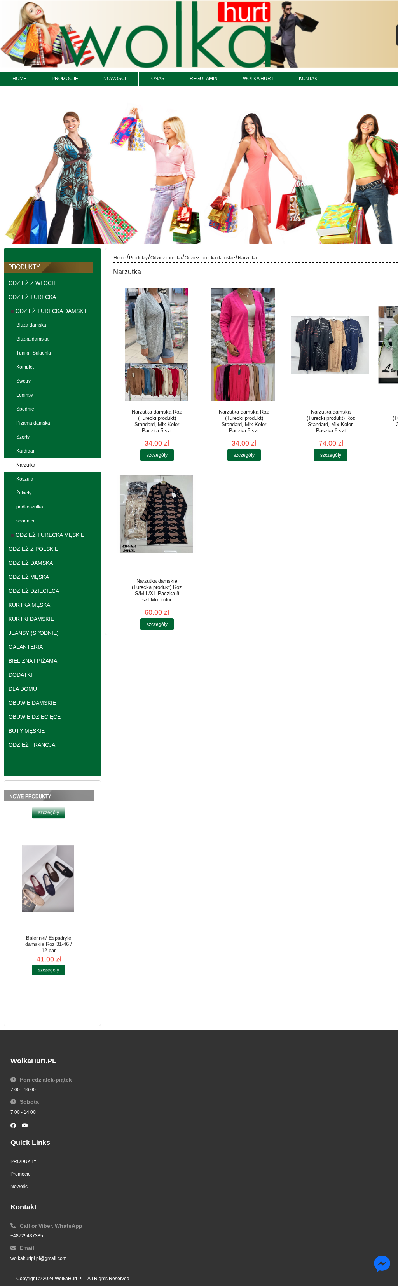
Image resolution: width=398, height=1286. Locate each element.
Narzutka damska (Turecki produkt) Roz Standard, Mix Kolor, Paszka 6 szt (331, 421)
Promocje (20, 1174)
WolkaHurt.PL (69, 1278)
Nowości (19, 1186)
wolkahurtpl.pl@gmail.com (38, 1258)
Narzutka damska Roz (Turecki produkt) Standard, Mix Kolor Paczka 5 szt (157, 421)
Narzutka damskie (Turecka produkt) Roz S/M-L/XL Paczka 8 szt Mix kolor (157, 590)
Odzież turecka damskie (210, 257)
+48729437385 (26, 1236)
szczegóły (48, 827)
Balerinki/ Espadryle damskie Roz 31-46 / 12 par (48, 958)
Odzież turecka (166, 257)
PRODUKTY (23, 1161)
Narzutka (247, 257)
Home (119, 257)
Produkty (138, 257)
